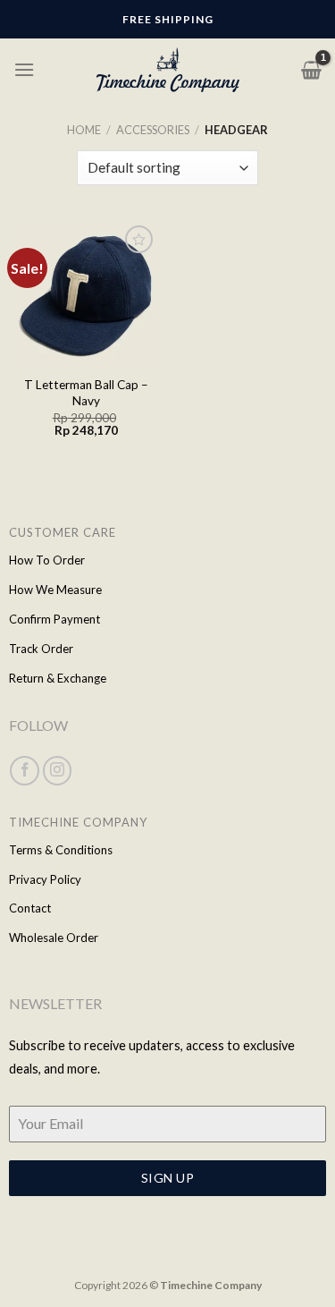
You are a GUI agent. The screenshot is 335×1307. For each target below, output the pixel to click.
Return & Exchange (57, 678)
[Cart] (311, 69)
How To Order (47, 560)
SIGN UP (167, 1177)
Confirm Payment (54, 619)
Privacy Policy (45, 879)
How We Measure (55, 589)
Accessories (152, 130)
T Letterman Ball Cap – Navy (86, 393)
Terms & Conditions (61, 850)
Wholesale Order (53, 937)
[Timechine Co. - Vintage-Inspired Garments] (168, 69)
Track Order (41, 648)
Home (84, 130)
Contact (30, 908)
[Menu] (24, 69)
